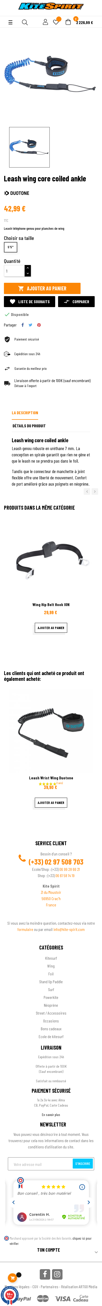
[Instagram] (57, 1274)
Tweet (30, 324)
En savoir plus (51, 1114)
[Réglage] (44, 22)
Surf (51, 989)
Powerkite (51, 997)
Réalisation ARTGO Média (79, 1286)
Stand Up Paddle (51, 981)
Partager (22, 324)
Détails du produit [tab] (29, 425)
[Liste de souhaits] (56, 22)
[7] (68, 22)
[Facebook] (45, 1274)
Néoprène (51, 1005)
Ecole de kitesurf (51, 1036)
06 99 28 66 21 (69, 869)
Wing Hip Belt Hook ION (51, 604)
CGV (35, 1286)
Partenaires (49, 1286)
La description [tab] (25, 412)
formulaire (26, 929)
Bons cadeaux (51, 1028)
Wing (51, 965)
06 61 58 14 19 (65, 875)
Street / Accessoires (51, 1012)
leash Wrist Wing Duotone (51, 777)
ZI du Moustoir (51, 892)
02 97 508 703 (64, 861)
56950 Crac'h (51, 898)
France (51, 904)
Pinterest (39, 324)
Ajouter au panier (42, 288)
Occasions (51, 1020)
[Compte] (8, 13)
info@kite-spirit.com (69, 929)
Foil (51, 973)
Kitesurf (51, 958)
